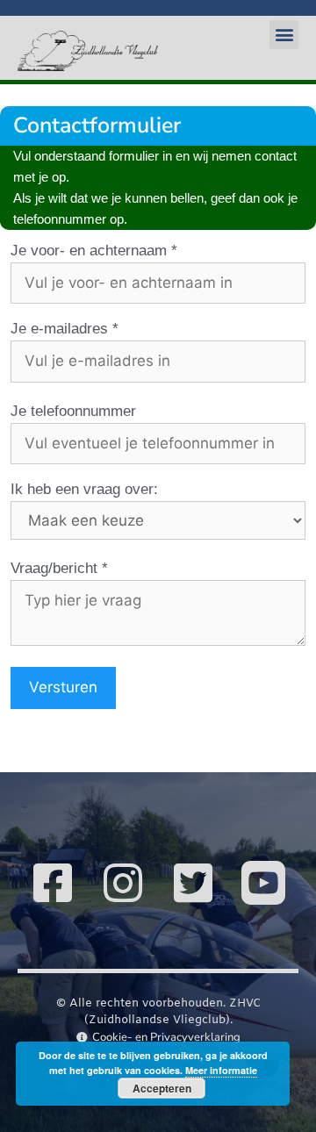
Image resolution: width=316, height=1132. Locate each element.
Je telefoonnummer (73, 411)
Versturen (63, 687)
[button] (283, 34)
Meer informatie (221, 1070)
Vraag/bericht (54, 568)
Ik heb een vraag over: (84, 489)
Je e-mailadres (59, 328)
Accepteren (162, 1088)
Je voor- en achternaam (89, 250)
